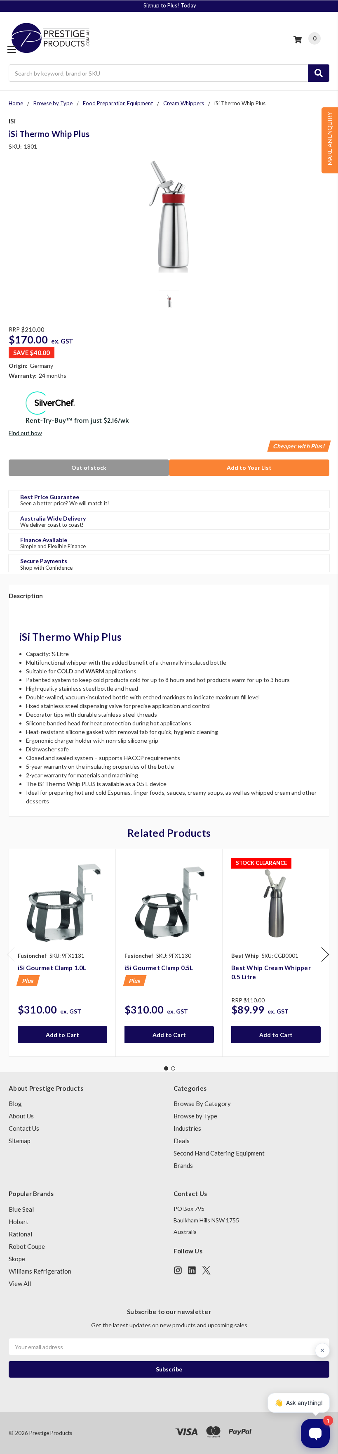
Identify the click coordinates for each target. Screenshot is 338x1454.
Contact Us (24, 1128)
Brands (183, 1165)
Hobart (18, 1221)
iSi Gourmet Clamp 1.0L (52, 967)
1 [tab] (166, 1068)
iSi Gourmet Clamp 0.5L (158, 967)
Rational (20, 1234)
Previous (10, 954)
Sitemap (20, 1140)
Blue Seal (21, 1209)
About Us (21, 1116)
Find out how (25, 432)
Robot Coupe (27, 1246)
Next (325, 954)
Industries (187, 1128)
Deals (182, 1140)
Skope (17, 1258)
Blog (15, 1103)
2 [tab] (173, 1068)
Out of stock (88, 467)
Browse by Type (195, 1116)
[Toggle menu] (11, 49)
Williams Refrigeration (40, 1271)
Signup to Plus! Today (169, 5)
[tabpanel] (62, 952)
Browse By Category (202, 1103)
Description (26, 595)
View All (20, 1283)
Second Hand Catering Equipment (219, 1153)
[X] (206, 1270)
